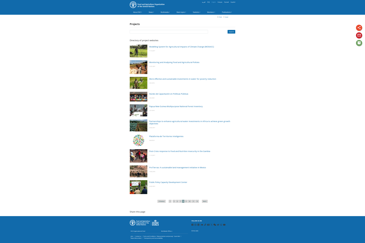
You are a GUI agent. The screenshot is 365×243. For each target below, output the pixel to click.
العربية (203, 2)
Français (220, 2)
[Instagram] (194, 225)
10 (189, 201)
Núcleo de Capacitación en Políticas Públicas (168, 94)
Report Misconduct (136, 238)
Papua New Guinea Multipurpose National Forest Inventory (176, 106)
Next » (205, 201)
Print (220, 17)
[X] (211, 225)
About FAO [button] (137, 12)
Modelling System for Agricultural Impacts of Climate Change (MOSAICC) (181, 46)
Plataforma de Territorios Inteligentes (166, 136)
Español (233, 2)
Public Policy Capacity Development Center (168, 182)
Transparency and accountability (153, 238)
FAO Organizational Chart (138, 231)
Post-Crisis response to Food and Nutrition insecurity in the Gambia (179, 151)
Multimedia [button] (165, 12)
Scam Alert (177, 236)
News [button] (151, 12)
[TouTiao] (208, 225)
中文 (208, 2)
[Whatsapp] (220, 225)
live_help (359, 43)
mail (359, 35)
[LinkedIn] (197, 225)
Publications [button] (226, 12)
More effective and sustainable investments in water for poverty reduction (182, 79)
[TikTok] (205, 225)
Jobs (132, 236)
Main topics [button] (181, 12)
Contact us (138, 236)
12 (197, 201)
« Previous (162, 201)
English (214, 2)
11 (193, 201)
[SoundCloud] (200, 225)
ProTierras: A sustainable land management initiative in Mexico (177, 167)
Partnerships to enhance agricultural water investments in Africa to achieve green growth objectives (189, 122)
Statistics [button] (196, 12)
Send (226, 17)
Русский (226, 2)
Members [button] (210, 12)
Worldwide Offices (166, 231)
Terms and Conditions (149, 236)
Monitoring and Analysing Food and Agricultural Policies (174, 62)
